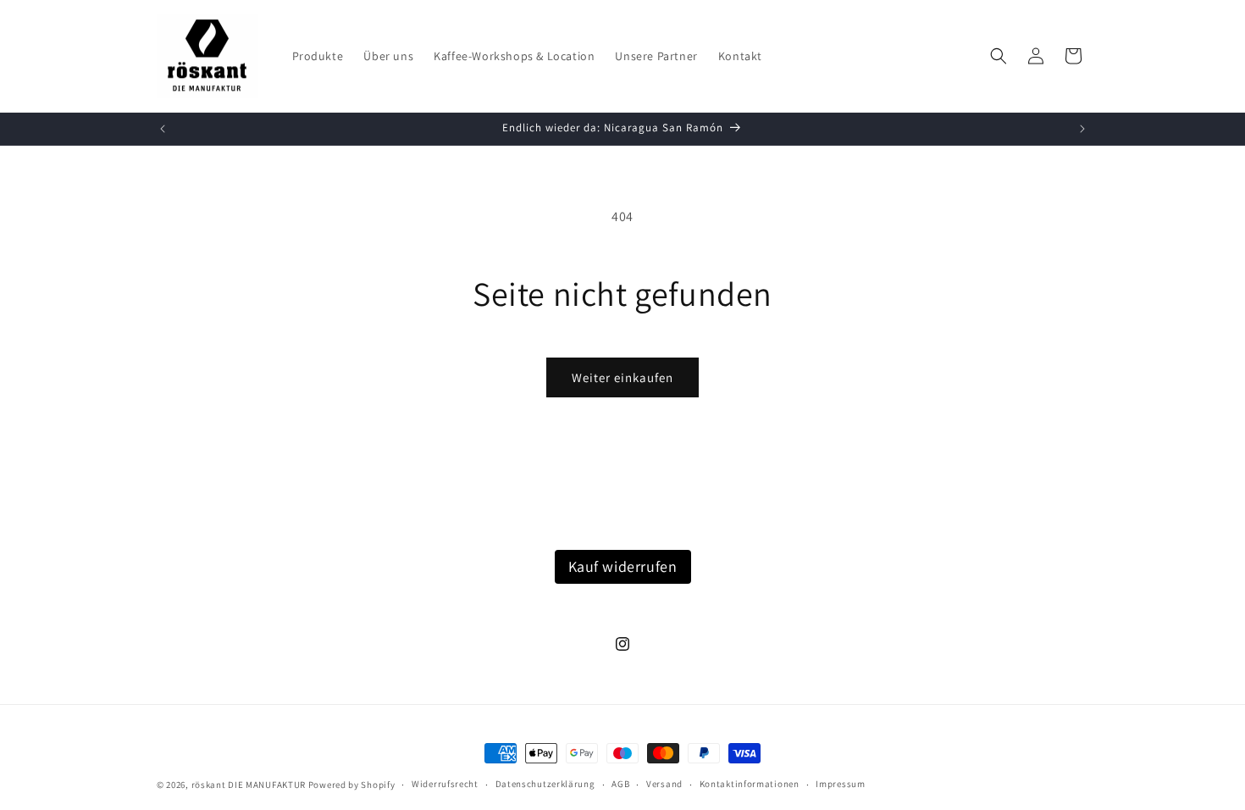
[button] (998, 56)
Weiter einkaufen (622, 377)
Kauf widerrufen (623, 566)
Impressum (840, 784)
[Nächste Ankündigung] (1082, 129)
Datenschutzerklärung (545, 784)
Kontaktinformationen (750, 784)
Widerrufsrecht (445, 784)
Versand (664, 784)
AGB (620, 784)
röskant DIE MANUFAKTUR (248, 785)
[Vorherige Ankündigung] (162, 129)
